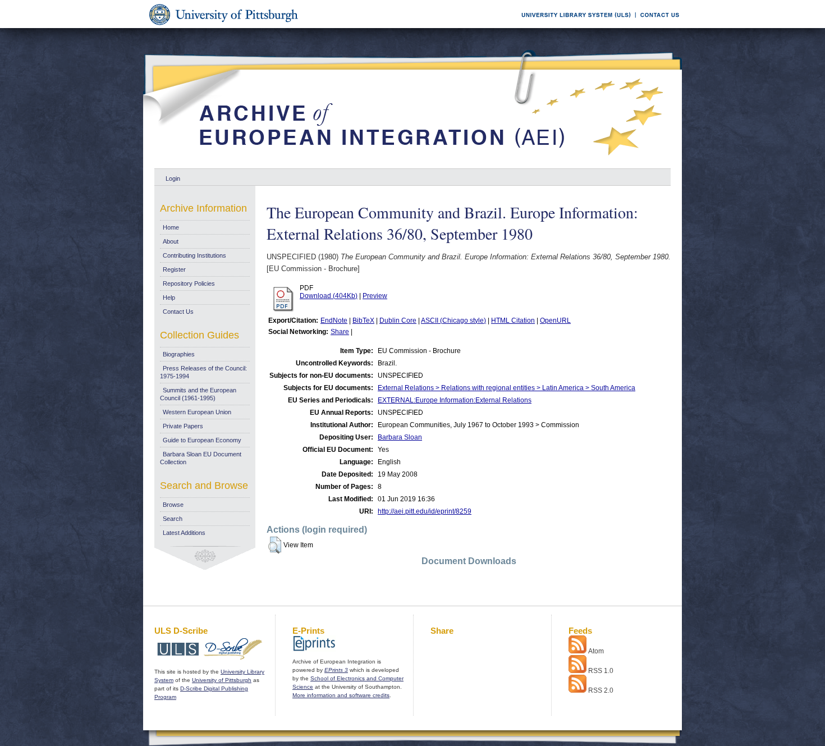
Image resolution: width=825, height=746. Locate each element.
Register (174, 269)
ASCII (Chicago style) (453, 320)
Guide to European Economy (202, 440)
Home (171, 227)
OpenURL (555, 320)
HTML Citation (513, 320)
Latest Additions (184, 532)
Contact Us (178, 311)
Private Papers (183, 426)
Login (173, 178)
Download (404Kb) (329, 296)
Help (169, 297)
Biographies (179, 354)
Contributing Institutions (194, 255)
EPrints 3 (336, 670)
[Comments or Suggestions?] (657, 26)
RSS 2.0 (600, 690)
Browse (173, 504)
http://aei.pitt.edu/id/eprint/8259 (424, 511)
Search (172, 518)
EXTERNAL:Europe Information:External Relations (454, 400)
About (170, 241)
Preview (375, 296)
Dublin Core (397, 320)
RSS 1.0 (600, 671)
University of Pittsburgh (221, 680)
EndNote (333, 320)
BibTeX (363, 320)
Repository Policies (189, 283)
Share (340, 332)
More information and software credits (340, 695)
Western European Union (197, 412)
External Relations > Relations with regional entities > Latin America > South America (506, 388)
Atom (596, 651)
